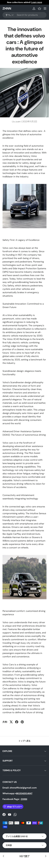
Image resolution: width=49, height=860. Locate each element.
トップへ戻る (24, 741)
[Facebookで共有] (16, 722)
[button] (39, 8)
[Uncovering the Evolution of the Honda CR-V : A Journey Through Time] (45, 856)
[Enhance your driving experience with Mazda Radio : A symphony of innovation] (3, 856)
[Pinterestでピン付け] (22, 722)
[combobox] (24, 15)
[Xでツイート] (11, 722)
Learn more (36, 2)
